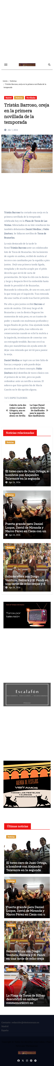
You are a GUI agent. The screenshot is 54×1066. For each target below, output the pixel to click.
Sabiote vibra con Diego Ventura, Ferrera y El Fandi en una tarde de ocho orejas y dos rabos (26, 581)
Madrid (9, 97)
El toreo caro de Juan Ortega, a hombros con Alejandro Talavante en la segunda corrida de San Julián (27, 476)
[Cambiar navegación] (5, 64)
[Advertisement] (27, 31)
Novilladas (30, 97)
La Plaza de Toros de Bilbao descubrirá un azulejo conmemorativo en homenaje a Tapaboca (25, 1000)
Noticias (19, 97)
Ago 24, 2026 (14, 482)
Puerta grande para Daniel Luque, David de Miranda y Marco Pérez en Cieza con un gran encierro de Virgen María (26, 529)
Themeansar (32, 1045)
